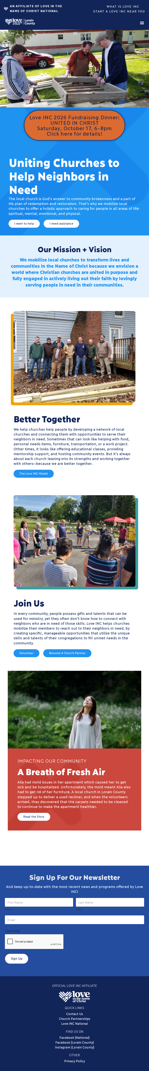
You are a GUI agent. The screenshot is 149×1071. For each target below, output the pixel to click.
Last (79, 909)
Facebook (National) (74, 1037)
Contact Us (74, 1013)
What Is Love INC (123, 6)
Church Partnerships (74, 1018)
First (8, 909)
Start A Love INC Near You (119, 11)
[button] (142, 22)
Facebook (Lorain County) (74, 1042)
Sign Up (16, 958)
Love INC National (74, 1023)
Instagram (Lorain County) (74, 1047)
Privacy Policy (74, 1061)
